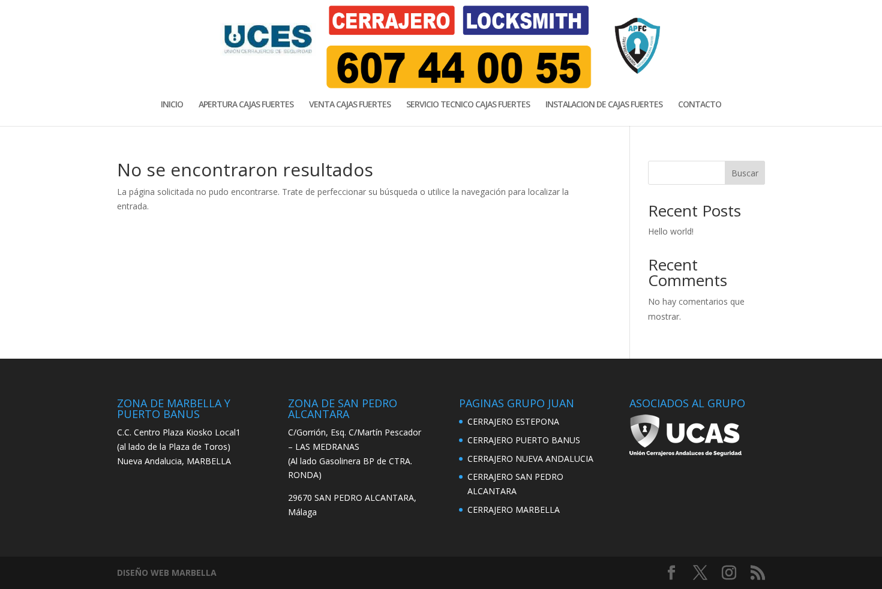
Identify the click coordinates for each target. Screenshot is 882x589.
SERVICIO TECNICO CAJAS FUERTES (468, 105)
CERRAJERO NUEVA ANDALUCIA (530, 458)
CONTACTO (699, 105)
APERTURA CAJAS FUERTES (246, 105)
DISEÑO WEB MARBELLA (167, 572)
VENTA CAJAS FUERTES (350, 105)
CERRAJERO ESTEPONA (513, 421)
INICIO (172, 105)
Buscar (744, 173)
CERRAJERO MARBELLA (513, 509)
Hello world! (671, 231)
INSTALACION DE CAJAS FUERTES (603, 105)
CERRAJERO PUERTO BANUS (523, 440)
